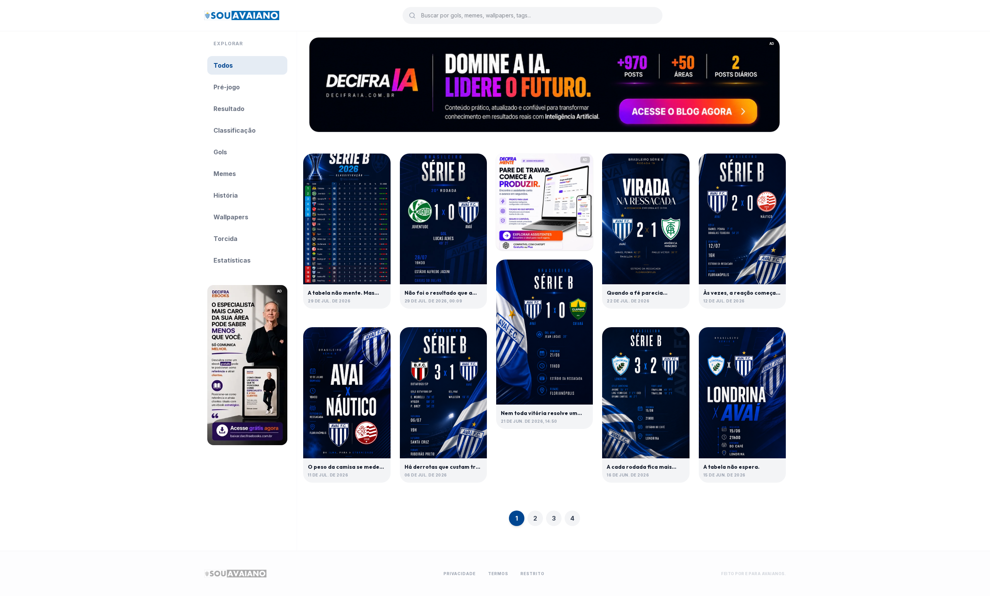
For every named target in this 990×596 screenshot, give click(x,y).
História (225, 195)
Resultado (228, 109)
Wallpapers (230, 217)
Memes (224, 174)
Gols (220, 152)
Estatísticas (232, 260)
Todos (223, 65)
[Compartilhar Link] (378, 166)
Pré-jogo (226, 87)
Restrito (532, 573)
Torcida (225, 238)
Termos (498, 573)
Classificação (234, 130)
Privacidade (460, 573)
